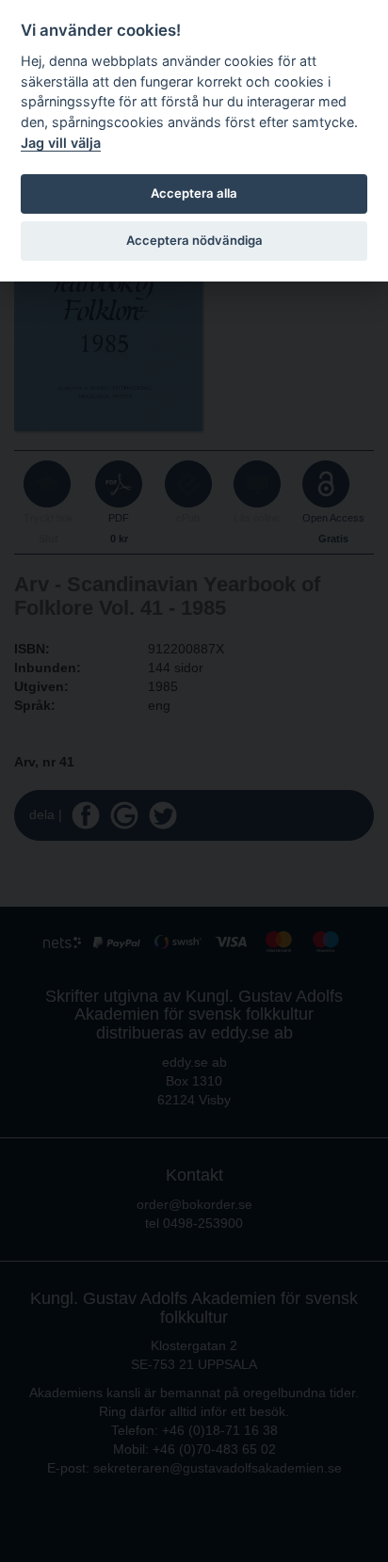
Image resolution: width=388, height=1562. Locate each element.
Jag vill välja (61, 143)
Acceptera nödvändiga (194, 240)
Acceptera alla (194, 193)
